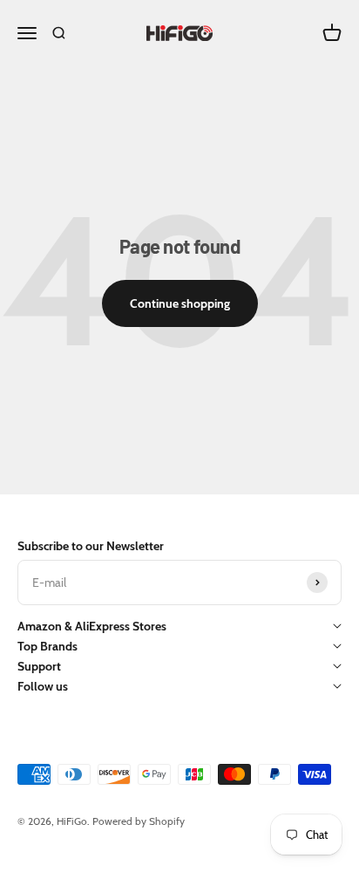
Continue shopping (180, 303)
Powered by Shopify (138, 821)
